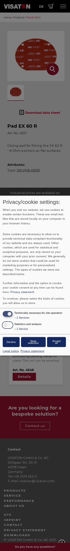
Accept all (56, 341)
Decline (11, 341)
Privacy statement (22, 292)
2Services (21, 317)
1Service (21, 328)
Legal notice (11, 351)
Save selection (33, 341)
